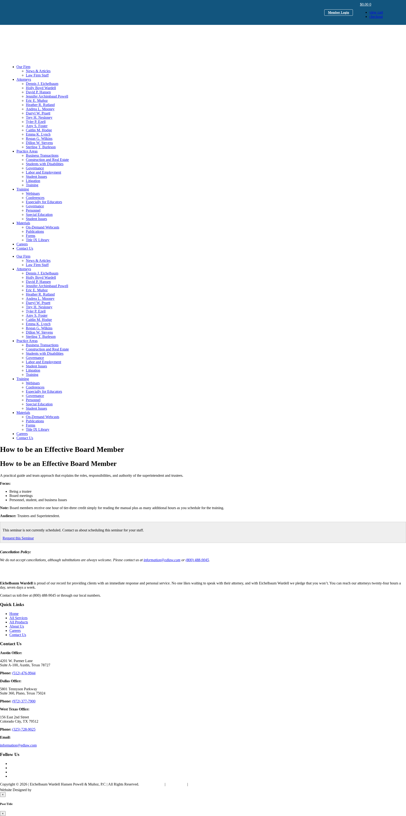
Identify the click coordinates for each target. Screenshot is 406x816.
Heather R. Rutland (40, 105)
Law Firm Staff (37, 75)
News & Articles (38, 71)
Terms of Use (176, 784)
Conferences (35, 198)
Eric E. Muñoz (37, 101)
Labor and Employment (43, 172)
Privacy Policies (152, 784)
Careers (22, 244)
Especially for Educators (44, 202)
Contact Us (24, 248)
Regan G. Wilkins (39, 139)
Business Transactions (42, 155)
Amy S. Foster (36, 126)
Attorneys (23, 79)
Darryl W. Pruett (38, 113)
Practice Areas (27, 151)
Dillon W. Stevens (39, 143)
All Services (18, 618)
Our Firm (23, 67)
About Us (16, 626)
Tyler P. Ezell (36, 122)
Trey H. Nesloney (39, 117)
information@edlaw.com (162, 560)
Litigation (33, 181)
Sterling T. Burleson (41, 147)
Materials (23, 223)
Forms (30, 236)
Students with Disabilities (44, 164)
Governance (35, 168)
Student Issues (36, 177)
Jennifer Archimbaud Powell (47, 96)
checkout (376, 17)
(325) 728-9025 (23, 729)
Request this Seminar (18, 538)
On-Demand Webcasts (42, 227)
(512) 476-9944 (23, 673)
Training (32, 185)
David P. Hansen (38, 92)
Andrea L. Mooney (40, 109)
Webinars (33, 193)
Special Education (39, 215)
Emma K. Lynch (38, 134)
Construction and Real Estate (47, 160)
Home (14, 614)
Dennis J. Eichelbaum (42, 84)
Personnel (33, 210)
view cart (376, 12)
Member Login (338, 12)
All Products (18, 622)
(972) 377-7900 (23, 701)
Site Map (195, 784)
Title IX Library (37, 240)
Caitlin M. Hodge (39, 130)
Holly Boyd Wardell (41, 88)
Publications (35, 231)
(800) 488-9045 (197, 560)
